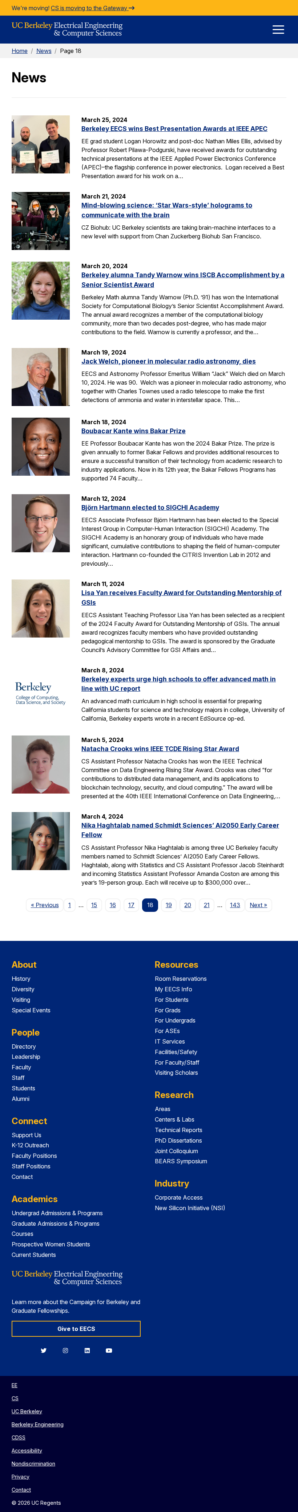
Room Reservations (181, 978)
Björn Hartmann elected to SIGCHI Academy (150, 507)
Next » (261, 905)
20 (187, 905)
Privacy (20, 1477)
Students (23, 1088)
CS (15, 1398)
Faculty (21, 1067)
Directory (24, 1046)
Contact (22, 1176)
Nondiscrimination (33, 1463)
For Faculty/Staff (177, 1062)
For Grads (168, 1010)
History (21, 978)
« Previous (47, 905)
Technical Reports (178, 1130)
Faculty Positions (34, 1155)
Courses (22, 1233)
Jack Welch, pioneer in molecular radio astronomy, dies (168, 361)
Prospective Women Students (51, 1244)
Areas (162, 1109)
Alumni (20, 1098)
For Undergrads (175, 1020)
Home (20, 50)
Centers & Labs (174, 1119)
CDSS (18, 1437)
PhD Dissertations (178, 1140)
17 (131, 905)
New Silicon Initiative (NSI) (190, 1208)
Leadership (26, 1056)
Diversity (23, 989)
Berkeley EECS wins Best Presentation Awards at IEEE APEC (174, 128)
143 (235, 905)
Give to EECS (76, 1328)
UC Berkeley (27, 1411)
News (44, 50)
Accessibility (27, 1450)
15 (94, 905)
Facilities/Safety (176, 1052)
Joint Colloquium (176, 1151)
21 (207, 905)
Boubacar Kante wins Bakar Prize (133, 431)
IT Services (170, 1041)
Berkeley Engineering (38, 1424)
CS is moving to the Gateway (90, 8)
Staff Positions (31, 1166)
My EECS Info (173, 989)
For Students (172, 999)
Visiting (21, 999)
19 (169, 905)
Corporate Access (179, 1197)
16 (113, 905)
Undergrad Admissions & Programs (57, 1213)
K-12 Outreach (30, 1145)
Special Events (31, 1010)
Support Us (26, 1135)
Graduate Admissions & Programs (56, 1223)
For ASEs (167, 1030)
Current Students (34, 1254)
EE (14, 1385)
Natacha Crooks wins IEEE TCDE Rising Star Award (160, 749)
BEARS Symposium (181, 1161)
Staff (18, 1077)
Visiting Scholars (176, 1072)
